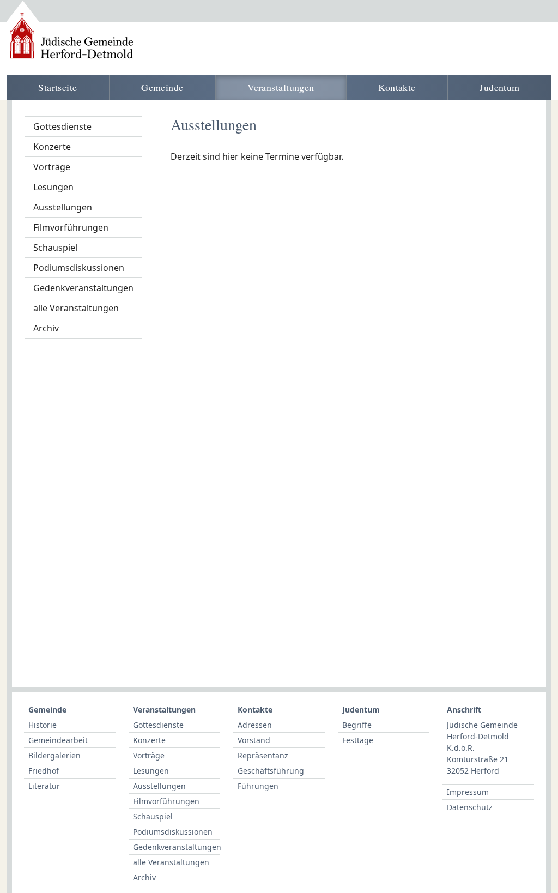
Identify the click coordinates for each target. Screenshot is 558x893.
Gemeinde (162, 87)
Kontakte (397, 87)
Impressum (468, 792)
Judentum (500, 87)
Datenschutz (470, 807)
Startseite (57, 87)
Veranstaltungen (280, 87)
